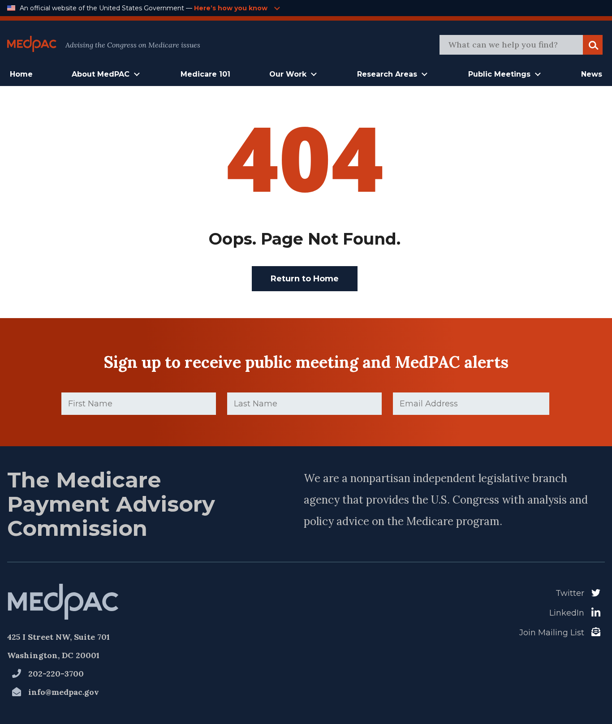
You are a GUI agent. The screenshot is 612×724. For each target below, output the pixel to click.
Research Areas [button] (387, 74)
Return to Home (305, 279)
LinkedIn (566, 613)
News (591, 74)
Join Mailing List (551, 633)
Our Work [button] (287, 74)
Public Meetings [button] (499, 74)
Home (21, 74)
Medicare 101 (205, 74)
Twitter (570, 593)
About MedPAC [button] (100, 74)
